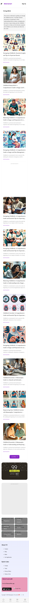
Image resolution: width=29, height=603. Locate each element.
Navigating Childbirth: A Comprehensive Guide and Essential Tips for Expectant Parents (14, 251)
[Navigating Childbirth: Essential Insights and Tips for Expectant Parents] (14, 42)
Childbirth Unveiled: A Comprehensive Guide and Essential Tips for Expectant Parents (14, 315)
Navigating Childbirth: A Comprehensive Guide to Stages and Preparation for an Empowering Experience (14, 348)
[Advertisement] (14, 179)
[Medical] (21, 534)
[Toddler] (21, 527)
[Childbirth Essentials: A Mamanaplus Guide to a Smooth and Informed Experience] (14, 366)
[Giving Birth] (8, 534)
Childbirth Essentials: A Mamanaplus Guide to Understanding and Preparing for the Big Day (13, 445)
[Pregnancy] (8, 521)
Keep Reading (6, 62)
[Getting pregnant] (21, 521)
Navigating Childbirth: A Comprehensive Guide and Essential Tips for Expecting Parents (14, 218)
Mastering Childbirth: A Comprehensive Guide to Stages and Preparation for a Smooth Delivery (14, 120)
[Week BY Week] (8, 527)
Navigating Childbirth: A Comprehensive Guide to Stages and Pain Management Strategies (14, 152)
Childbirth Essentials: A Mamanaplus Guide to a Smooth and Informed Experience (13, 380)
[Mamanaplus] (8, 4)
